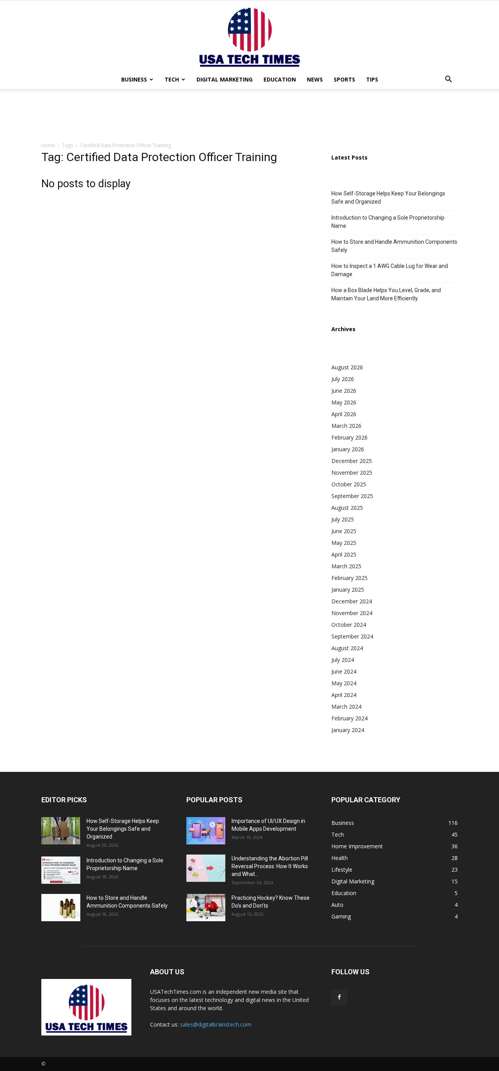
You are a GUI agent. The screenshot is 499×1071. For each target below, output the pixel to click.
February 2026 (349, 437)
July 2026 (342, 379)
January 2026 (347, 449)
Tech (172, 79)
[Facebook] (339, 997)
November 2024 (351, 613)
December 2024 (351, 601)
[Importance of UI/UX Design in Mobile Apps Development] (205, 830)
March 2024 (346, 706)
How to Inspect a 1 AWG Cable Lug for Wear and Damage (389, 270)
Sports (344, 79)
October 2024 (348, 624)
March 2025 (346, 566)
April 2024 (343, 695)
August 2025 (347, 507)
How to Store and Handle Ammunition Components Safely (394, 246)
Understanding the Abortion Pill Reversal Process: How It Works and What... (270, 866)
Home (48, 145)
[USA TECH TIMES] (249, 35)
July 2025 (342, 519)
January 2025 (347, 589)
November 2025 (351, 472)
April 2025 (343, 554)
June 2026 (343, 390)
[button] (448, 80)
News (315, 79)
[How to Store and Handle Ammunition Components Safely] (60, 907)
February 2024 (349, 718)
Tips (372, 79)
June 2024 (343, 671)
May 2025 (343, 542)
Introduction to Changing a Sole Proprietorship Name (387, 222)
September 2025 (352, 496)
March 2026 (346, 425)
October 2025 (348, 484)
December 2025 (351, 461)
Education (280, 79)
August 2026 (347, 367)
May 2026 (343, 402)
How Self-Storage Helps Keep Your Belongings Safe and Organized (388, 197)
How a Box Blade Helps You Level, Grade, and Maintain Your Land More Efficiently (386, 294)
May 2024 (343, 683)
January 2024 (347, 730)
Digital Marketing (224, 79)
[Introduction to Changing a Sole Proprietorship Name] (60, 870)
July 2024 (342, 659)
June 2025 (343, 531)
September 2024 (352, 636)
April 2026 (343, 414)
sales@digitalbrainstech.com (215, 1024)
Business (134, 79)
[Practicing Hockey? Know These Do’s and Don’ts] (205, 907)
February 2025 (349, 578)
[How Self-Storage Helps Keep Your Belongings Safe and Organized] (60, 830)
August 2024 (347, 648)
